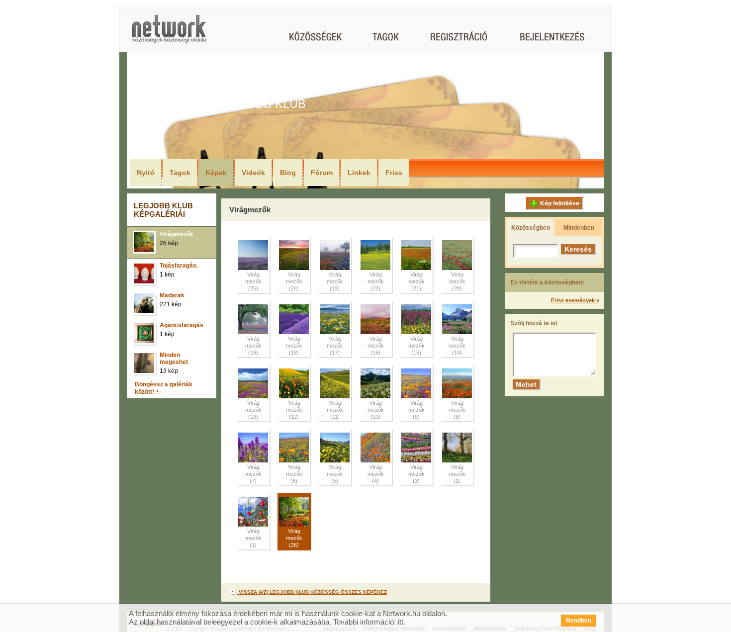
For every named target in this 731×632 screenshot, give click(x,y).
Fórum (322, 173)
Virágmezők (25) (253, 281)
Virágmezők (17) (335, 346)
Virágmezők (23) (335, 281)
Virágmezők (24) (294, 281)
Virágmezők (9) (416, 410)
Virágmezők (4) (375, 474)
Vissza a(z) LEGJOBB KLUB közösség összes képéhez (312, 592)
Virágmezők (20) (457, 281)
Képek (216, 173)
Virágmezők (176, 234)
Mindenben (578, 227)
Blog (288, 173)
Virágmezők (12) (294, 410)
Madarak (172, 295)
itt (400, 622)
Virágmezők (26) (294, 538)
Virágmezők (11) (335, 410)
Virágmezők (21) (416, 281)
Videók (253, 173)
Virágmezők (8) (457, 410)
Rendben (578, 620)
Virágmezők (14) (457, 346)
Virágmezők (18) (294, 346)
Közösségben (530, 227)
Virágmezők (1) (253, 538)
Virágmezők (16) (375, 346)
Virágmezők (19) (253, 346)
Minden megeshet (174, 358)
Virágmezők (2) (457, 474)
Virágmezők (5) (335, 474)
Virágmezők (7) (253, 474)
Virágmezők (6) (294, 474)
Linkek (359, 173)
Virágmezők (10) (375, 410)
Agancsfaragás (181, 325)
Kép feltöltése (559, 203)
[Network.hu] (169, 33)
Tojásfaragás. (179, 265)
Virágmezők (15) (416, 346)
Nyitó (146, 173)
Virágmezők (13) (253, 410)
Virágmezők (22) (375, 281)
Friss (393, 173)
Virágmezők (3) (416, 474)
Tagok (180, 173)
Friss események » (575, 300)
